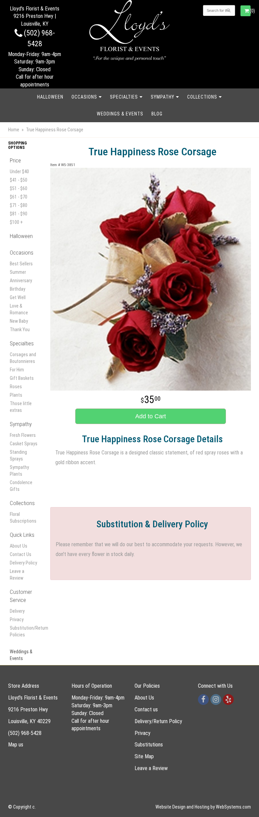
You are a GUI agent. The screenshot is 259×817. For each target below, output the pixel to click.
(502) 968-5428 (24, 733)
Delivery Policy (23, 562)
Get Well (18, 297)
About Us (18, 546)
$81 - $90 (18, 213)
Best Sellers (21, 263)
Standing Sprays (18, 455)
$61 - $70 (18, 197)
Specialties (124, 97)
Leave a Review (17, 575)
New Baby (19, 321)
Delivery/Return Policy (158, 721)
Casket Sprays (23, 443)
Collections (202, 97)
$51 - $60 (18, 188)
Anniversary (21, 280)
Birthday (17, 289)
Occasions (84, 97)
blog (157, 113)
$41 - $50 (18, 180)
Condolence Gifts (21, 486)
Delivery (17, 611)
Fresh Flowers (23, 435)
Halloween (50, 97)
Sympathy (162, 97)
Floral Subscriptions (23, 517)
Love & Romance (19, 309)
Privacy (17, 619)
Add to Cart (150, 416)
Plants (16, 395)
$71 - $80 (18, 205)
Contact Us (20, 554)
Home (13, 129)
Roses (16, 386)
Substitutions (149, 744)
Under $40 (19, 171)
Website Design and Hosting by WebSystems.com (203, 807)
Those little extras (21, 407)
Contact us (146, 709)
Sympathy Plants (19, 471)
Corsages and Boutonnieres (23, 358)
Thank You (20, 329)
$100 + (16, 222)
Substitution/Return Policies (24, 631)
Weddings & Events (120, 113)
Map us (15, 744)
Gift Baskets (22, 378)
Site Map (144, 756)
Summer (18, 272)
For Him (17, 369)
